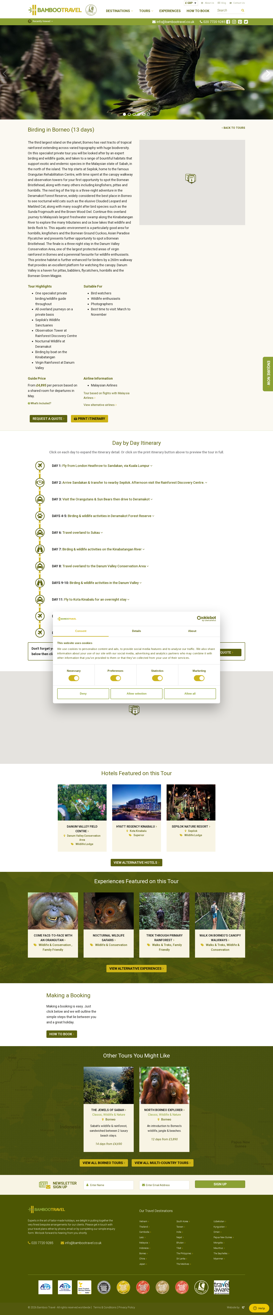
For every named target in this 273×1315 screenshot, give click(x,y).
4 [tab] (138, 114)
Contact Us (239, 3)
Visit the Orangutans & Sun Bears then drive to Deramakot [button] (101, 499)
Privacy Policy (126, 1307)
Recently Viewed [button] (40, 21)
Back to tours (234, 127)
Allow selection (137, 693)
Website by (236, 1307)
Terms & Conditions (104, 1307)
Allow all (190, 693)
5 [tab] (143, 114)
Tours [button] (144, 11)
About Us (209, 3)
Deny (83, 693)
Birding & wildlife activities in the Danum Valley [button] (95, 583)
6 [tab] (148, 114)
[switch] (115, 678)
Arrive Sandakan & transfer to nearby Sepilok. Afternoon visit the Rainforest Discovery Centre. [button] (128, 482)
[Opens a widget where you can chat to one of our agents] (259, 1308)
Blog (223, 3)
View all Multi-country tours (161, 1163)
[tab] (148, 465)
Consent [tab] (80, 630)
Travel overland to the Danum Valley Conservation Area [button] (99, 566)
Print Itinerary (91, 419)
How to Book (198, 11)
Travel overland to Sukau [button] (76, 532)
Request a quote (47, 419)
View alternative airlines (99, 405)
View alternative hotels (135, 862)
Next (268, 73)
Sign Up (220, 1184)
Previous (4, 73)
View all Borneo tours (103, 1163)
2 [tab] (129, 114)
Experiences (170, 11)
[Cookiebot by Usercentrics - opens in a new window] (199, 619)
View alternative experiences (135, 968)
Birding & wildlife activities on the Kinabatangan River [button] (97, 549)
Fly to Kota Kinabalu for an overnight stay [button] (89, 599)
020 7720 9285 (214, 22)
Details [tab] (136, 630)
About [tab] (192, 630)
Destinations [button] (118, 11)
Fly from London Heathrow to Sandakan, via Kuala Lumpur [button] (101, 466)
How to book (60, 1034)
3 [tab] (134, 114)
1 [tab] (124, 114)
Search (242, 11)
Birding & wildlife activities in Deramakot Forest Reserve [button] (102, 516)
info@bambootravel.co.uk (175, 22)
